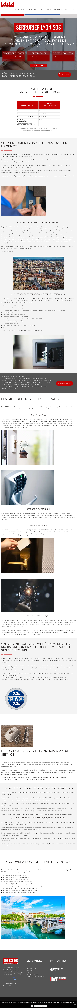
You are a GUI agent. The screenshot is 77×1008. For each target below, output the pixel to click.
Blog (66, 9)
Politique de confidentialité (36, 976)
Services (49, 9)
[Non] (75, 1004)
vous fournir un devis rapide (33, 846)
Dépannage (58, 9)
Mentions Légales (33, 974)
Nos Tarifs (29, 9)
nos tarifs (10, 252)
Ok (31, 1006)
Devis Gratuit (31, 13)
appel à (30, 666)
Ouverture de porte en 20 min (49, 13)
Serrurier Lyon (18, 9)
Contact (72, 9)
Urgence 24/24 (39, 9)
